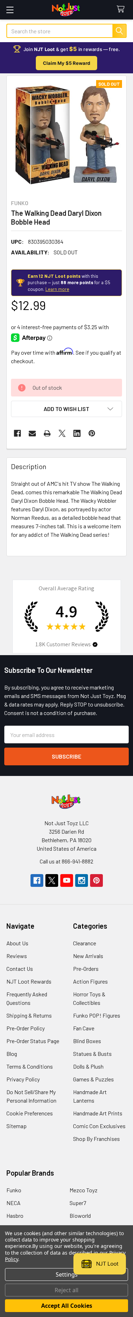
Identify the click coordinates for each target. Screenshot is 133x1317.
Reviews (16, 955)
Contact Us (19, 968)
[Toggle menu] (10, 9)
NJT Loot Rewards (28, 981)
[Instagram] (81, 880)
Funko (13, 1190)
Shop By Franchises (96, 1138)
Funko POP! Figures (96, 1015)
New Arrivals (88, 955)
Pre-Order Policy (25, 1028)
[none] (66, 135)
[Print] (47, 433)
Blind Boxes (87, 1040)
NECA (13, 1202)
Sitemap (16, 1125)
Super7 (78, 1202)
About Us (17, 943)
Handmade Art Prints (97, 1113)
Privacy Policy (23, 1079)
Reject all (66, 1290)
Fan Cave (83, 1028)
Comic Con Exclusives (99, 1125)
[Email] (32, 433)
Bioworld (80, 1215)
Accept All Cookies (66, 1306)
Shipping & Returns (29, 1015)
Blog (11, 1053)
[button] (66, 409)
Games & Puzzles (93, 1079)
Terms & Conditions (29, 1066)
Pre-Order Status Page (32, 1040)
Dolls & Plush (88, 1066)
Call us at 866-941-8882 (66, 861)
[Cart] (122, 9)
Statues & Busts (92, 1053)
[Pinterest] (91, 433)
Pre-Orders (86, 968)
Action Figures (90, 981)
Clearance (84, 943)
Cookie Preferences (29, 1113)
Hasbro (14, 1215)
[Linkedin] (77, 433)
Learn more (57, 289)
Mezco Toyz (84, 1190)
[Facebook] (17, 433)
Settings (67, 1274)
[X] (62, 433)
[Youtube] (66, 880)
